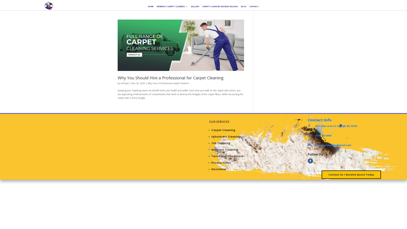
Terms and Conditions (227, 156)
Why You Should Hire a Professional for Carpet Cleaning (171, 78)
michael (125, 83)
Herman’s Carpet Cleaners (171, 7)
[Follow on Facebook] (310, 160)
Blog (243, 7)
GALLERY (195, 7)
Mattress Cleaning (224, 150)
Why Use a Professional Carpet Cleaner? (168, 83)
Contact (254, 7)
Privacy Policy (221, 163)
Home (151, 7)
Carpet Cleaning (223, 130)
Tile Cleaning (220, 143)
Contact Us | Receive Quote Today (351, 174)
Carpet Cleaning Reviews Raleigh (220, 7)
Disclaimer (219, 169)
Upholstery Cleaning (226, 137)
